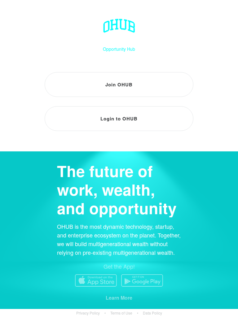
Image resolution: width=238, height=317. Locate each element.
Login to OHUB (119, 118)
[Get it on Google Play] (142, 280)
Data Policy (152, 313)
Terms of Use (121, 313)
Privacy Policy (88, 313)
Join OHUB (119, 84)
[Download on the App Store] (96, 280)
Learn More (119, 297)
